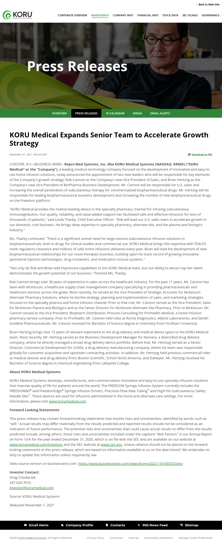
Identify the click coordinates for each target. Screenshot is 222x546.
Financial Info (147, 15)
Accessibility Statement (158, 538)
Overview (59, 113)
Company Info (123, 15)
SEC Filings (190, 15)
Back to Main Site (207, 4)
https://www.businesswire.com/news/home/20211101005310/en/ (130, 463)
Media (137, 113)
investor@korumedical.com (32, 487)
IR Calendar (115, 113)
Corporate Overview (72, 15)
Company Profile (77, 525)
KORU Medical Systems (32, 537)
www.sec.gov (111, 444)
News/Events (100, 15)
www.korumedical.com (67, 401)
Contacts (115, 525)
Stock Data (170, 15)
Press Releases (86, 113)
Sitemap (189, 525)
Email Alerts (160, 113)
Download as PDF (202, 154)
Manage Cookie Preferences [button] (195, 538)
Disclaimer (116, 538)
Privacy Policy (95, 538)
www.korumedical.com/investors (36, 444)
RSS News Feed (153, 525)
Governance (210, 15)
